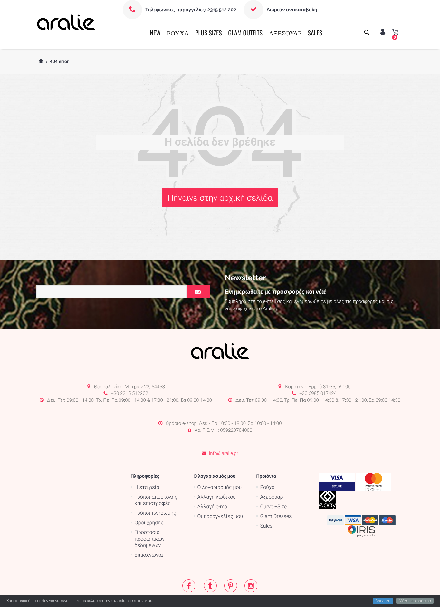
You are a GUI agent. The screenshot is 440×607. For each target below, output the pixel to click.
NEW (155, 32)
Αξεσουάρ (271, 497)
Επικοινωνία (149, 555)
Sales (266, 526)
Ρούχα (267, 487)
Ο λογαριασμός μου (219, 487)
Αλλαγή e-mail (213, 506)
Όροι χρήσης (149, 523)
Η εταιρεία (147, 487)
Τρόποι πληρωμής (155, 513)
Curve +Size (273, 506)
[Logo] (66, 22)
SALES (315, 32)
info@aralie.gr (223, 453)
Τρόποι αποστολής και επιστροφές (156, 500)
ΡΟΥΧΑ (178, 32)
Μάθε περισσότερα (415, 601)
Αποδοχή (382, 601)
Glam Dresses (276, 516)
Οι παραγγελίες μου (220, 516)
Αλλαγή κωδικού (216, 497)
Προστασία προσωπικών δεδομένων (150, 538)
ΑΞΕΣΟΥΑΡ (285, 32)
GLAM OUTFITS (245, 32)
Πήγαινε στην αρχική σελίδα (220, 198)
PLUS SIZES (208, 32)
